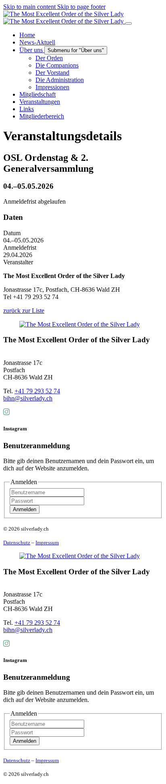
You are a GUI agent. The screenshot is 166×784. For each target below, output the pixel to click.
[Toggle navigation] (128, 23)
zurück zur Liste (23, 310)
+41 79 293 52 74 (37, 391)
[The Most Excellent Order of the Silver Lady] (64, 18)
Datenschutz (16, 543)
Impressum (47, 543)
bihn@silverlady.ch (27, 398)
